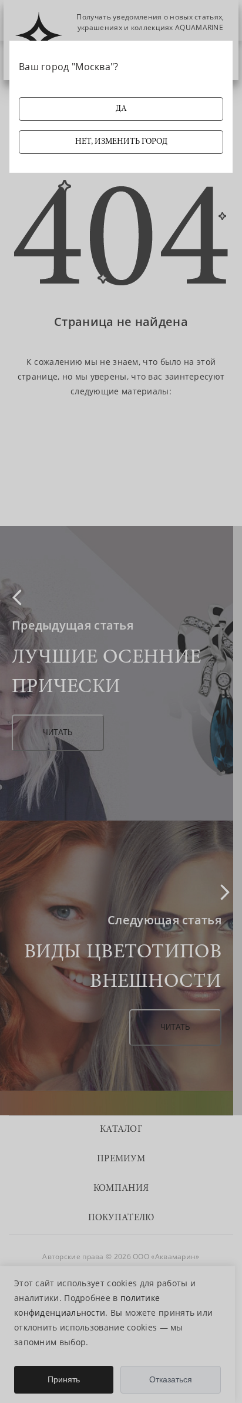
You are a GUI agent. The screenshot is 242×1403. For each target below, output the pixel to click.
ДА (121, 109)
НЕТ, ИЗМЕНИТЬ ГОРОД (121, 142)
